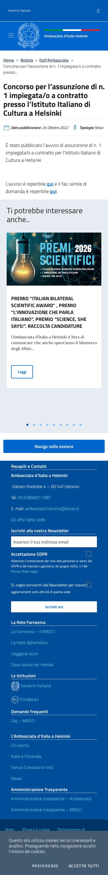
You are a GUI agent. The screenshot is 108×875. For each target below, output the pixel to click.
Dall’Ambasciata (54, 60)
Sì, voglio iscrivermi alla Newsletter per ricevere (49, 585)
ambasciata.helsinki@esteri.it (52, 508)
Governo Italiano (19, 10)
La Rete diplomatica (29, 642)
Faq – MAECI (23, 720)
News (16, 778)
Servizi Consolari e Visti (32, 767)
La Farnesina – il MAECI (33, 631)
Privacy (16, 571)
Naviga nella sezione (54, 446)
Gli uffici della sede (28, 519)
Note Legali (30, 571)
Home (8, 60)
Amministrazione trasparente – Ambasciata (51, 798)
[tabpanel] (54, 326)
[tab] (27, 425)
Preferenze (45, 866)
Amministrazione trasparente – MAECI (46, 809)
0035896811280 (34, 497)
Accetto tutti (84, 866)
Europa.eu (28, 699)
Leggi (25, 371)
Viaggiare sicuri (24, 653)
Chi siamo (20, 745)
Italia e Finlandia (26, 756)
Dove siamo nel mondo (32, 664)
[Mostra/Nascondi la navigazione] (11, 35)
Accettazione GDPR (29, 554)
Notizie (26, 60)
